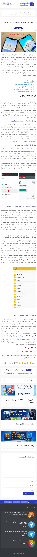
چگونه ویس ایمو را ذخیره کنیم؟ (25, 424)
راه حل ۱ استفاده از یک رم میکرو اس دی (24, 84)
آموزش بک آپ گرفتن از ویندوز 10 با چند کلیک (22, 373)
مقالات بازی (24, 502)
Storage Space (28, 352)
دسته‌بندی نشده (17, 502)
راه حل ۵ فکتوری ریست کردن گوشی (25, 91)
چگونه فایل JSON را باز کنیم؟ (25, 446)
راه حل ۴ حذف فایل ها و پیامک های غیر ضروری (23, 90)
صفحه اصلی (31, 12)
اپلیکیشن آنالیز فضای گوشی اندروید (14, 352)
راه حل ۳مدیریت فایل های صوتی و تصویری (23, 88)
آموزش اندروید (22, 12)
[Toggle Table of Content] (32, 80)
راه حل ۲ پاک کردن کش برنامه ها (26, 86)
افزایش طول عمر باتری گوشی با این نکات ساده (15, 370)
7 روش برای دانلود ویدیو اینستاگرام (19, 541)
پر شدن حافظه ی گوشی (28, 82)
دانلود (34, 352)
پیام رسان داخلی (8, 502)
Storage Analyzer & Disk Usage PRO (21, 355)
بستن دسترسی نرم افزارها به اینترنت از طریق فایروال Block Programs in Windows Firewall (16, 513)
